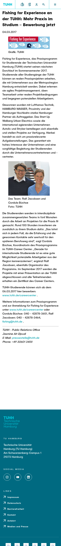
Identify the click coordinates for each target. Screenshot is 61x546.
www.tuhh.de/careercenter (19, 295)
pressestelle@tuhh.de (25, 337)
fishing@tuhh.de (12, 321)
